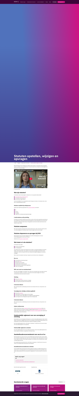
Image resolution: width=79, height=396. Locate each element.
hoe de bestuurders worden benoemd (21, 196)
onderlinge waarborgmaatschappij (35, 308)
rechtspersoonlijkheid (31, 207)
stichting (20, 279)
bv (19, 261)
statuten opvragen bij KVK (24, 238)
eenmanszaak (40, 309)
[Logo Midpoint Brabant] (16, 2)
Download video (17, 189)
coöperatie (26, 308)
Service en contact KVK (19, 360)
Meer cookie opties (45, 393)
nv (21, 261)
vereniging (21, 293)
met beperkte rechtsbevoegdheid (35, 310)
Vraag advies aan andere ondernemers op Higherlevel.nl (25, 361)
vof (44, 309)
